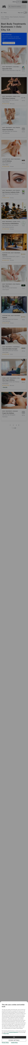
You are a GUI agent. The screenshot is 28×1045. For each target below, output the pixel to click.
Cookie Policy (14, 1042)
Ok (14, 1037)
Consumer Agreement (13, 1032)
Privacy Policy (6, 1033)
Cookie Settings (14, 1040)
